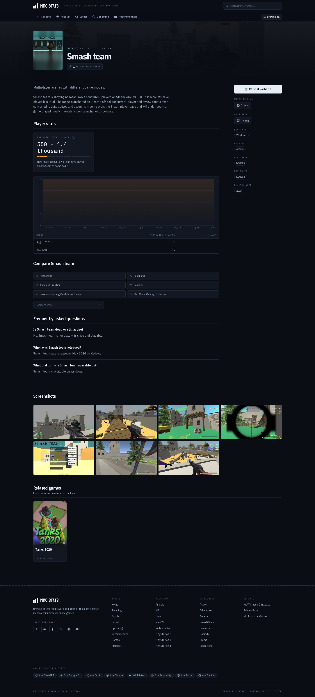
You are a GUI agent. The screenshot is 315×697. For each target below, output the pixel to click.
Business (205, 628)
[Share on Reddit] (44, 629)
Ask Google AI (72, 675)
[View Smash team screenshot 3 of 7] (188, 422)
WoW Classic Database (257, 604)
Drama (203, 640)
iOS (157, 610)
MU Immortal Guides (255, 616)
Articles (116, 645)
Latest (83, 16)
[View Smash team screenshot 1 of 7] (63, 422)
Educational (206, 645)
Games (116, 640)
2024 (239, 190)
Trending (45, 16)
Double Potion (70, 691)
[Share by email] (77, 629)
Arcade (204, 616)
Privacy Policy (260, 691)
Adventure (206, 610)
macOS (160, 622)
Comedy (204, 634)
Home (115, 604)
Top (279, 691)
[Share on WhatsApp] (61, 629)
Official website (260, 89)
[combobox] (68, 305)
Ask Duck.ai (208, 675)
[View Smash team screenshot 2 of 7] (126, 422)
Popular (65, 16)
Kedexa (240, 163)
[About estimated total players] (73, 137)
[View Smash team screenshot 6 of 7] (126, 458)
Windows (241, 135)
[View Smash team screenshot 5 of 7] (63, 458)
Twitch (245, 120)
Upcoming (103, 16)
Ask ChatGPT (46, 675)
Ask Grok (95, 675)
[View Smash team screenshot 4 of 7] (251, 422)
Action (240, 149)
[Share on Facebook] (52, 629)
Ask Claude (116, 675)
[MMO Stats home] (46, 5)
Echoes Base (251, 610)
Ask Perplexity (163, 675)
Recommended (128, 16)
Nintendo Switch (165, 628)
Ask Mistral (138, 675)
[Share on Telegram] (69, 629)
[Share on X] (36, 629)
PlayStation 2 (163, 634)
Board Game (207, 622)
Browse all (273, 16)
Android (160, 604)
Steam (245, 105)
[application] (126, 204)
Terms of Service (234, 691)
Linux (158, 616)
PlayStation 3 (163, 640)
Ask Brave (187, 675)
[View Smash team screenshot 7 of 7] (188, 458)
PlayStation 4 (163, 645)
